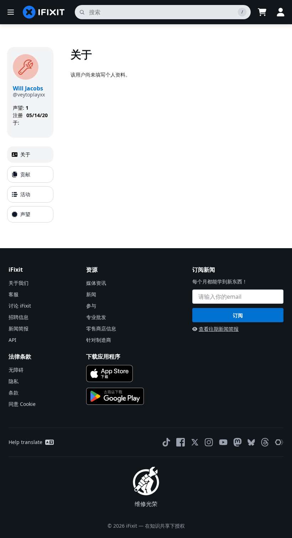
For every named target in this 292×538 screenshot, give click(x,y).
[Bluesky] (251, 442)
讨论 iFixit (20, 305)
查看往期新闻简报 (219, 328)
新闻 (91, 294)
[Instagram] (209, 442)
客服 (14, 294)
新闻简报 (18, 328)
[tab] (30, 154)
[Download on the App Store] (109, 373)
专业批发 (96, 317)
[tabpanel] (178, 136)
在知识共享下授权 (165, 525)
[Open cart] (262, 12)
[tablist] (30, 184)
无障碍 (16, 369)
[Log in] (280, 12)
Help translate (25, 442)
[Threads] (265, 442)
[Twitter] (195, 442)
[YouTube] (223, 442)
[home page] (44, 12)
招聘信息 (18, 317)
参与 (91, 305)
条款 (14, 392)
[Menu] (10, 12)
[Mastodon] (237, 442)
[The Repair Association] (279, 442)
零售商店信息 (101, 328)
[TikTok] (166, 442)
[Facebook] (180, 442)
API (12, 339)
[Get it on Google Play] (115, 396)
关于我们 (18, 283)
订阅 (238, 315)
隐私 (14, 381)
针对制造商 (98, 339)
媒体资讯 (96, 283)
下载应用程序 (103, 356)
